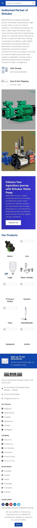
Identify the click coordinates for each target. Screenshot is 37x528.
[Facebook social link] (3, 504)
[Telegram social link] (18, 504)
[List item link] (18, 408)
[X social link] (7, 504)
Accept (18, 524)
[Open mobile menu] (3, 3)
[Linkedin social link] (14, 504)
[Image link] (13, 374)
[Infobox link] (14, 70)
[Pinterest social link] (10, 504)
